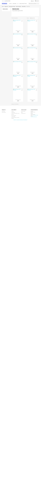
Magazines (14, 3)
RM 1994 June (32, 58)
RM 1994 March (18, 44)
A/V (17, 3)
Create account (23, 113)
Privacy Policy (13, 116)
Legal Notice (13, 112)
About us (12, 114)
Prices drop (3, 111)
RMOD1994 (5, 9)
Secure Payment (13, 115)
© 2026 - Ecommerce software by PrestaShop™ (20, 119)
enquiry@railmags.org (34, 116)
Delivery (12, 111)
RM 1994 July (18, 72)
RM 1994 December (32, 99)
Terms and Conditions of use (15, 113)
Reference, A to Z (34, 18)
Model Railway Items (23, 3)
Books (10, 3)
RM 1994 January (18, 30)
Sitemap (12, 118)
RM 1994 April (32, 44)
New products (4, 112)
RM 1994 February (32, 30)
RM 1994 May (18, 58)
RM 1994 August (32, 72)
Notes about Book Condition (15, 117)
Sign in (22, 112)
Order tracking (23, 111)
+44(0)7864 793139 (35, 115)
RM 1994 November (18, 99)
